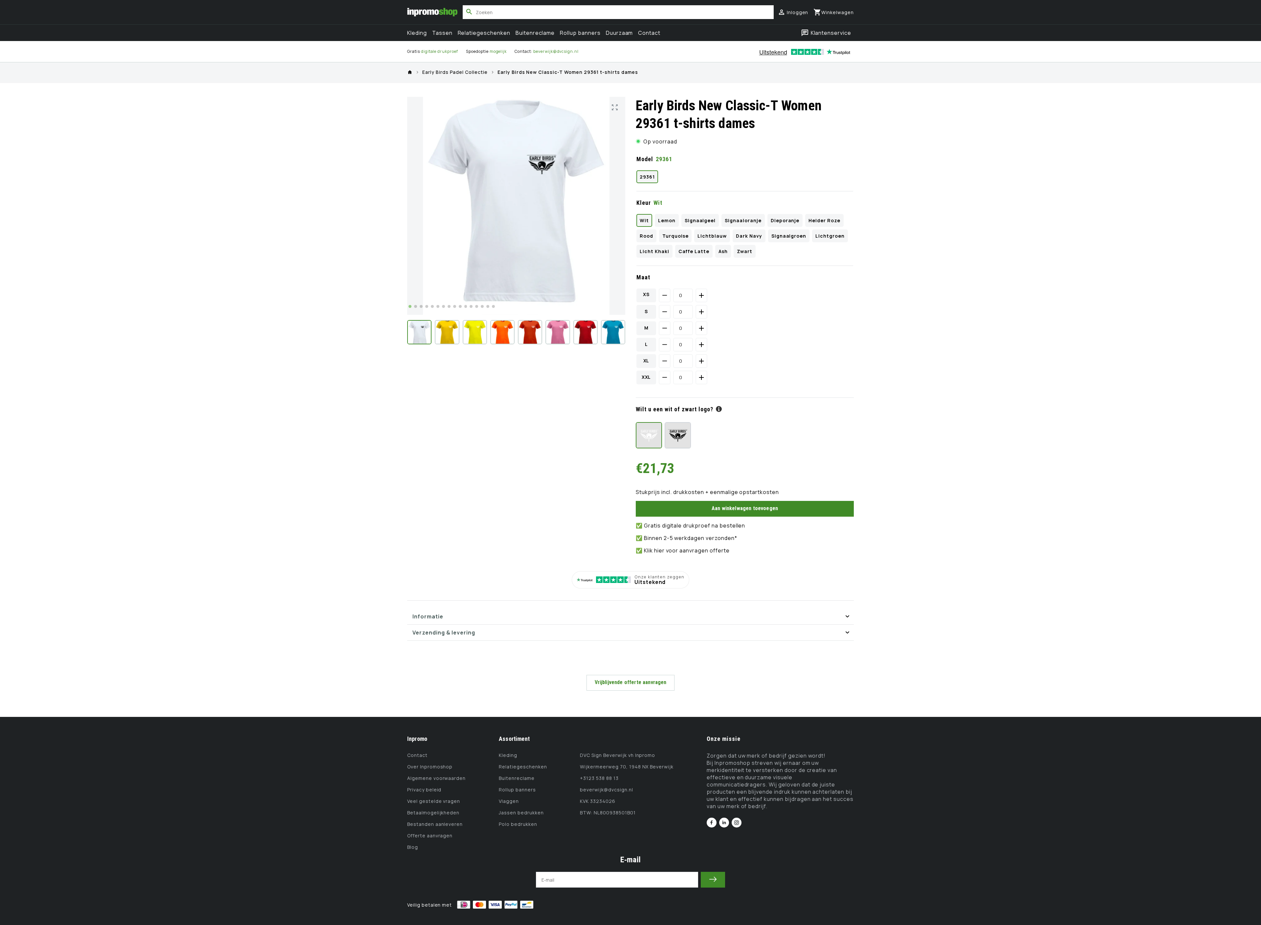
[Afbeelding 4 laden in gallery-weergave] (502, 332)
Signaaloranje (743, 220)
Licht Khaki (654, 251)
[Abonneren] (713, 880)
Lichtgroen (830, 236)
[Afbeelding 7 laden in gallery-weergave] (585, 332)
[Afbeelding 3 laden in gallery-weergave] (475, 332)
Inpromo (417, 738)
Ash (723, 251)
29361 (647, 177)
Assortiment (514, 738)
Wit (644, 220)
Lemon (666, 220)
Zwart (744, 251)
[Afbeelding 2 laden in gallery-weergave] (447, 332)
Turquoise (675, 236)
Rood (646, 236)
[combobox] (618, 12)
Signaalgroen (789, 236)
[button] (833, 12)
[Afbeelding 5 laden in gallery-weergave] (530, 332)
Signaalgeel (700, 220)
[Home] (409, 72)
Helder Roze (824, 220)
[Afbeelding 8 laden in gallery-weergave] (613, 332)
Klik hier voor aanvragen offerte (687, 550)
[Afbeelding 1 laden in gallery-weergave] (419, 332)
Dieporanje (785, 220)
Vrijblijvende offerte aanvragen (631, 682)
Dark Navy (749, 236)
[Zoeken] (469, 11)
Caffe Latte (694, 251)
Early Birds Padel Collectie (455, 72)
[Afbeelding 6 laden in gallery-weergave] (557, 332)
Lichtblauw (712, 236)
